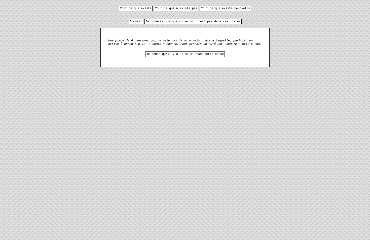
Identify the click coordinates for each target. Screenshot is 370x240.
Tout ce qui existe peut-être (225, 8)
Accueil (136, 21)
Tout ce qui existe (136, 8)
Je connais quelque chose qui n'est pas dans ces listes (193, 21)
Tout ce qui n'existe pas (176, 8)
